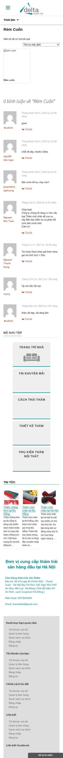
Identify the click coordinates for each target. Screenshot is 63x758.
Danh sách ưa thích (19, 637)
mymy (7, 294)
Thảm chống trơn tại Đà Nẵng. (11, 510)
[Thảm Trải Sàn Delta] (31, 8)
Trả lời (28, 129)
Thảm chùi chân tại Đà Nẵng (28, 510)
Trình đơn (9, 19)
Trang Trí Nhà (31, 347)
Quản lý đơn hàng (19, 633)
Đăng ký (13, 645)
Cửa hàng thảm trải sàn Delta (22, 577)
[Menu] (8, 7)
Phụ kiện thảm (31, 454)
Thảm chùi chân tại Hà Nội (49, 509)
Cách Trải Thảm (31, 399)
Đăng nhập (15, 641)
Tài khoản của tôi (18, 629)
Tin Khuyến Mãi (31, 373)
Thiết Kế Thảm (31, 425)
